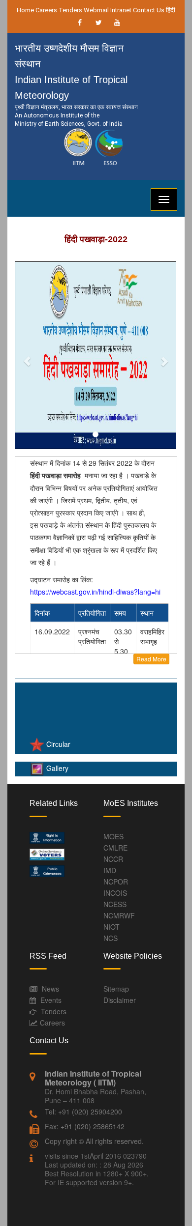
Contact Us (148, 10)
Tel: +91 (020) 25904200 (83, 1111)
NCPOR (115, 881)
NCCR (113, 859)
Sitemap (116, 989)
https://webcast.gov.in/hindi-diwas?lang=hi (95, 592)
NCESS (115, 904)
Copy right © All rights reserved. (94, 1141)
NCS (110, 938)
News (50, 989)
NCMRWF (119, 915)
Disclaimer (119, 1000)
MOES (113, 836)
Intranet (120, 10)
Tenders (70, 10)
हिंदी (170, 10)
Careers (46, 10)
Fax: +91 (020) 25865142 (85, 1126)
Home (25, 10)
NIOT (111, 927)
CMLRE (115, 848)
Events (51, 1000)
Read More (151, 659)
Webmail (96, 10)
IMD (109, 870)
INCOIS (115, 893)
